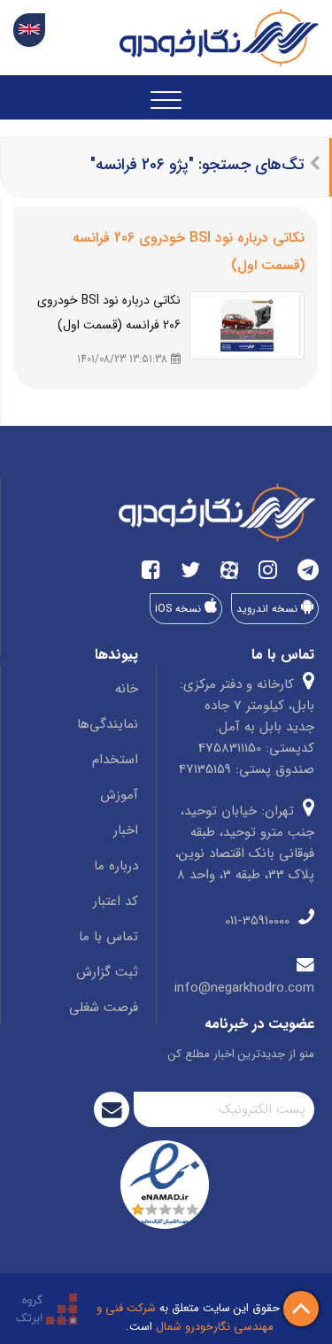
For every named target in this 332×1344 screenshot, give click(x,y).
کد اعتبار (115, 901)
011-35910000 (259, 920)
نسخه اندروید (268, 608)
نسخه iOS (180, 608)
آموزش (119, 795)
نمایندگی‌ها (107, 724)
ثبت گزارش (107, 972)
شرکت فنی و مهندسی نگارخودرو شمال (185, 1317)
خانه (126, 688)
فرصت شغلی (103, 1007)
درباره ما (116, 866)
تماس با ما (108, 936)
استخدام (115, 759)
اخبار (125, 830)
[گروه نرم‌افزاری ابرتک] (46, 1308)
